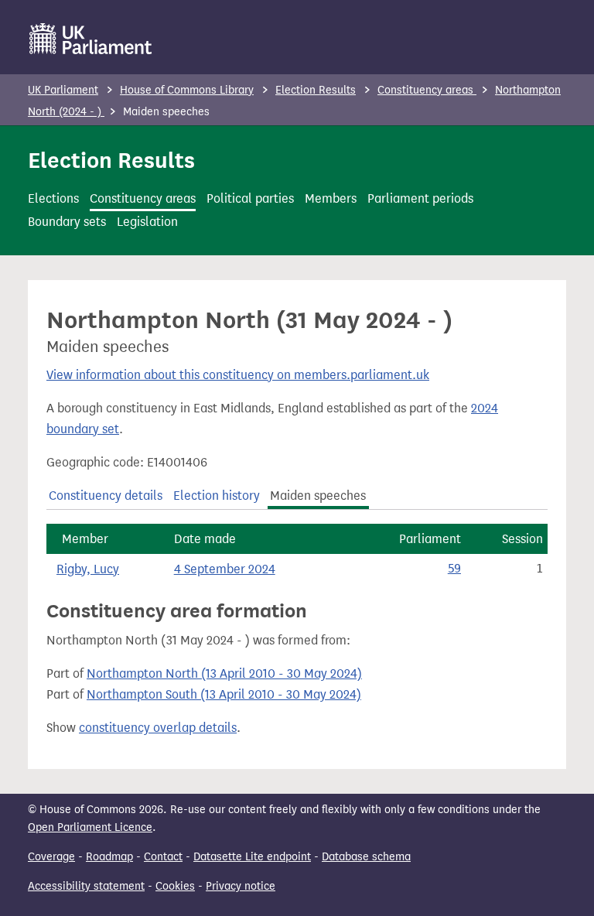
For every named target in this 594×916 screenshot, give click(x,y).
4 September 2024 (224, 569)
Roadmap (109, 856)
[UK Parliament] (91, 39)
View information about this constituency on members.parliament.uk (237, 374)
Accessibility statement (86, 886)
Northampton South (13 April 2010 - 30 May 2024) (224, 694)
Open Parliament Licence (90, 827)
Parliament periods (420, 198)
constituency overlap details (158, 727)
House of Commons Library (187, 90)
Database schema (366, 856)
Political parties (250, 198)
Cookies (175, 886)
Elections (53, 198)
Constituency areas (426, 90)
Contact (163, 856)
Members (331, 198)
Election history (216, 495)
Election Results (315, 90)
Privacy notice (240, 886)
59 (454, 569)
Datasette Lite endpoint (252, 856)
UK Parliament (63, 90)
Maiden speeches (318, 495)
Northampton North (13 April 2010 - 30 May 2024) (224, 673)
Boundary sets (67, 221)
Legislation (147, 221)
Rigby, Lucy (87, 569)
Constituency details (105, 495)
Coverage (51, 856)
